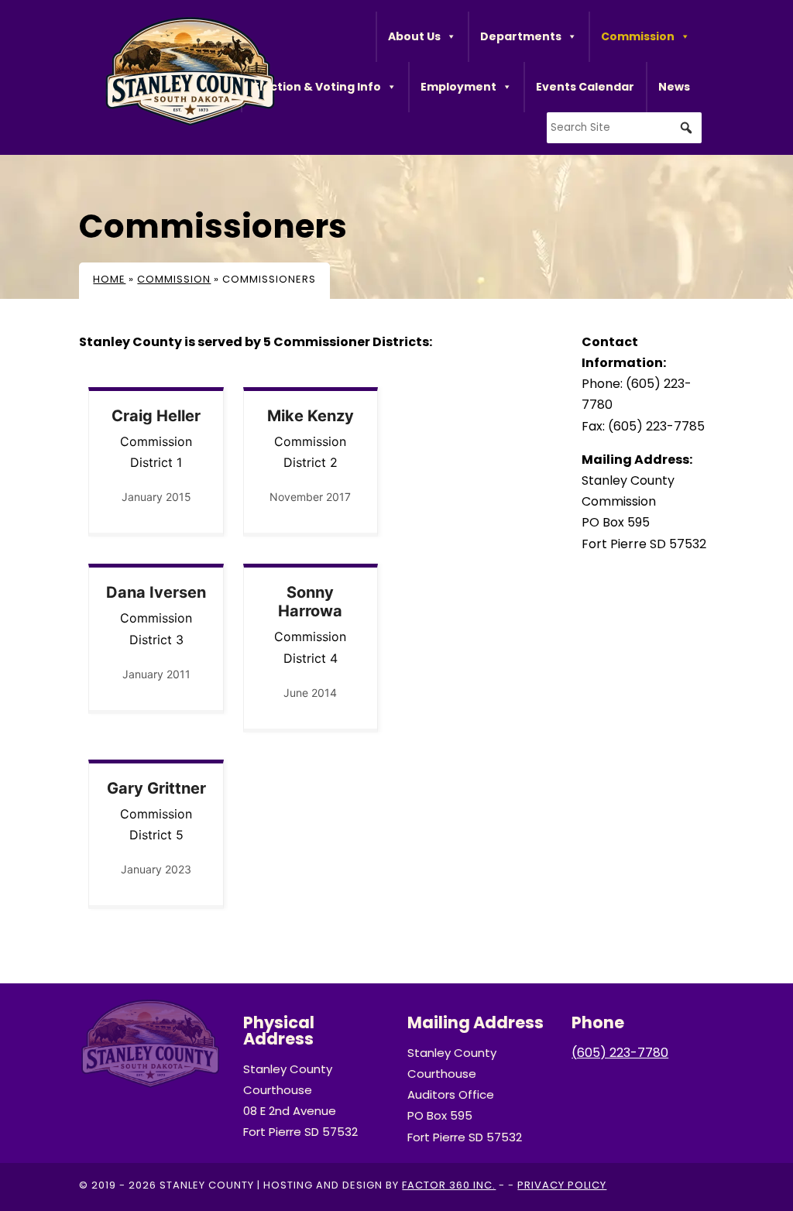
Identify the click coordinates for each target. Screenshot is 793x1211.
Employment (458, 86)
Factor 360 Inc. (449, 1185)
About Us (414, 36)
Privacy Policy (561, 1185)
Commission (638, 36)
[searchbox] (624, 127)
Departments (520, 36)
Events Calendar (585, 86)
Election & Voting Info (317, 86)
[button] (686, 127)
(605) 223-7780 (620, 1053)
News (674, 86)
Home (109, 279)
